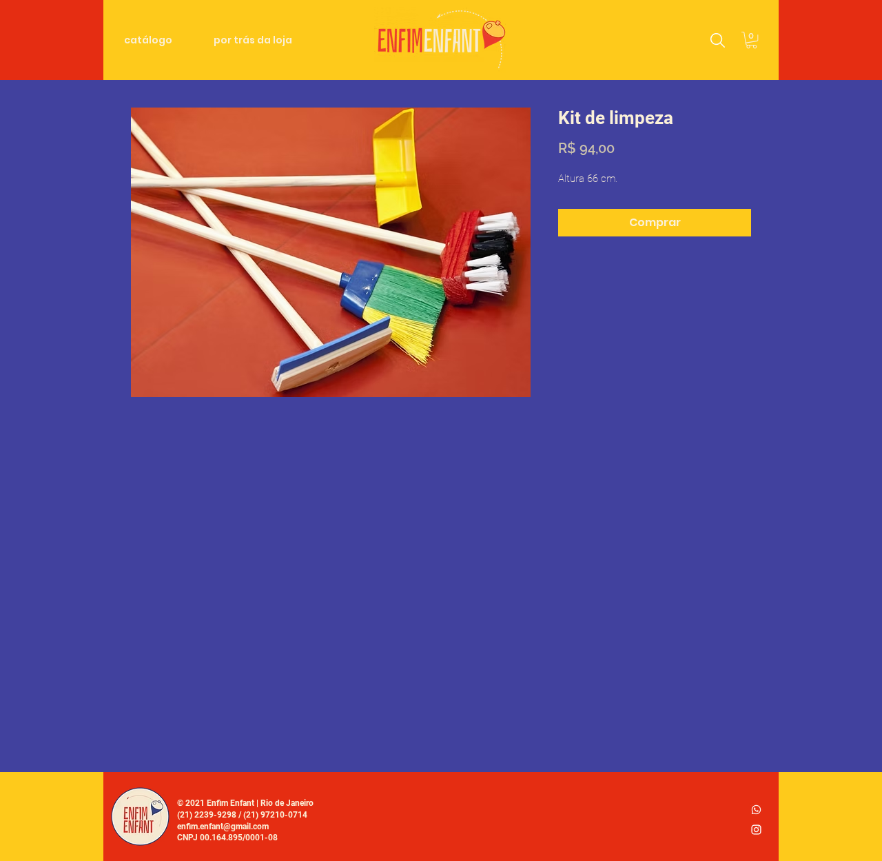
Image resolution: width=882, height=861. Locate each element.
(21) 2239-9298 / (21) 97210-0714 (242, 815)
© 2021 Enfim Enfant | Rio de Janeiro (245, 803)
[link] (751, 40)
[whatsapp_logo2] (756, 809)
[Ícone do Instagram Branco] (756, 829)
